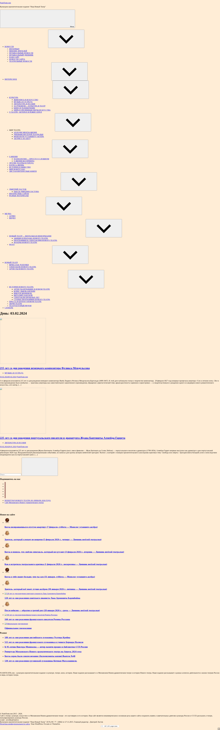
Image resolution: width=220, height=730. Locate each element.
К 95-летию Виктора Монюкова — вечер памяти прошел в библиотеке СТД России (46, 647)
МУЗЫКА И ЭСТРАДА (23, 102)
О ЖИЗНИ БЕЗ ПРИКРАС (24, 161)
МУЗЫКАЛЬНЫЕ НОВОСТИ (21, 53)
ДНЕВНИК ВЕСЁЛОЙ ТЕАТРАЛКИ (28, 134)
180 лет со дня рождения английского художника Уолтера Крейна (37, 637)
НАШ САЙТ (14, 57)
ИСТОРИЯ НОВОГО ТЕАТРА (21, 287)
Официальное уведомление (18, 628)
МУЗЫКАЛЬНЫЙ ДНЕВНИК (21, 55)
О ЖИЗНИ (13, 157)
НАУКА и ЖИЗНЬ (16, 165)
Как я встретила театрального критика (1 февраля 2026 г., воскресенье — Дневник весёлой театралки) (56, 564)
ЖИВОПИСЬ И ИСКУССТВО (26, 100)
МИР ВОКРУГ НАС (17, 169)
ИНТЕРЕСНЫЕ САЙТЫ (19, 194)
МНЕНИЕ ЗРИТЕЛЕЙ (18, 51)
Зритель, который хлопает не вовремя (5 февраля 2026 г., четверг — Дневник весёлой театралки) (53, 539)
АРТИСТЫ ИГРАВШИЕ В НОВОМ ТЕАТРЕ (32, 289)
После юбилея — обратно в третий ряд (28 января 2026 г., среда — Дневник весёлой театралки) (52, 610)
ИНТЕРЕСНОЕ (11, 79)
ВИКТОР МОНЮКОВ (23, 293)
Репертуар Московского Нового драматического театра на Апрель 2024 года (43, 651)
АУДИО (12, 216)
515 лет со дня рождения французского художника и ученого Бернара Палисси (44, 642)
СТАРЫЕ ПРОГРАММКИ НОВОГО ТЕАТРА (32, 299)
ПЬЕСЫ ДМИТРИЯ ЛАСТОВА (26, 192)
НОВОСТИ (9, 47)
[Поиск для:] (11, 474)
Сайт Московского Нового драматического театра (24, 503)
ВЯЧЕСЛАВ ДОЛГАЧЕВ (19, 265)
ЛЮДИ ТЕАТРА (15, 304)
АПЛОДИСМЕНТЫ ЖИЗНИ (25, 132)
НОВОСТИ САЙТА (17, 59)
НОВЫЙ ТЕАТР (11, 262)
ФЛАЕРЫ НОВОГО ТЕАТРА (25, 242)
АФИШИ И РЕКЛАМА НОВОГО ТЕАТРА (31, 238)
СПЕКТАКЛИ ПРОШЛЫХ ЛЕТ (26, 297)
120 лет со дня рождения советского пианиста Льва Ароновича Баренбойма (42, 598)
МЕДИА (8, 214)
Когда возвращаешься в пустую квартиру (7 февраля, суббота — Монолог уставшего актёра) (51, 527)
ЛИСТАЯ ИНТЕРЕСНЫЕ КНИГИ (23, 171)
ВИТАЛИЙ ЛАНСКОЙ (23, 295)
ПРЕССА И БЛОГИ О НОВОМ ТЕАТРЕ (25, 302)
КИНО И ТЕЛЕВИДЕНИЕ (24, 108)
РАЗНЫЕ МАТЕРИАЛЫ (19, 196)
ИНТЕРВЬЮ (14, 49)
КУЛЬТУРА (13, 97)
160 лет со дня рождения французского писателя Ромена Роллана (37, 619)
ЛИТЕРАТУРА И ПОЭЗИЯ (24, 104)
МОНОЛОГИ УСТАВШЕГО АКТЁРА (29, 137)
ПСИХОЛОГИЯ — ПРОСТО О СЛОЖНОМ (31, 159)
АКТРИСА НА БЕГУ (22, 139)
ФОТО (12, 244)
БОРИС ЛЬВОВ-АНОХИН (24, 291)
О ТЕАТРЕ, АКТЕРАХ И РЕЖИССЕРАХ (25, 112)
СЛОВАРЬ (9, 308)
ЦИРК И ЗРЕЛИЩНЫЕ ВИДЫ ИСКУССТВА (32, 110)
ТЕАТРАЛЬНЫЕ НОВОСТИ (20, 61)
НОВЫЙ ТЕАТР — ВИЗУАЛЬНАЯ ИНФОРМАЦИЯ (30, 236)
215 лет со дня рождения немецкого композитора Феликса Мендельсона (45, 368)
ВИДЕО (12, 218)
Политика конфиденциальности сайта (15, 724)
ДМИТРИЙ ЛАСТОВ (17, 189)
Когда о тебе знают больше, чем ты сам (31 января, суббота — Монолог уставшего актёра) (50, 577)
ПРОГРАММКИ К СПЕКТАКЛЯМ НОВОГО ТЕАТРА (35, 240)
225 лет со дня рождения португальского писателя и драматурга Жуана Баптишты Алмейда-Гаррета (62, 437)
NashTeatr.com (5, 3)
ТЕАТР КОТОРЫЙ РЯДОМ (20, 306)
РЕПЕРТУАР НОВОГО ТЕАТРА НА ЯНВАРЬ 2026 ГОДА (28, 500)
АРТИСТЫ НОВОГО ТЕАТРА (21, 269)
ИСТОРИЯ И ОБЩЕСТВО (20, 167)
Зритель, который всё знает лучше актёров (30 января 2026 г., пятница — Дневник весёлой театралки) (56, 589)
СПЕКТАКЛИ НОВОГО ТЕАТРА (22, 267)
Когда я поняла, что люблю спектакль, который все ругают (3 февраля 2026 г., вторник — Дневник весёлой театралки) (64, 552)
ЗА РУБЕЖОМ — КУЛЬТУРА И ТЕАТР (29, 106)
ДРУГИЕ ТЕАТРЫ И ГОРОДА (21, 163)
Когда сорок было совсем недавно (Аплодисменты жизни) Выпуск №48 (40, 656)
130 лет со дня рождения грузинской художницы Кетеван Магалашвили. (41, 661)
